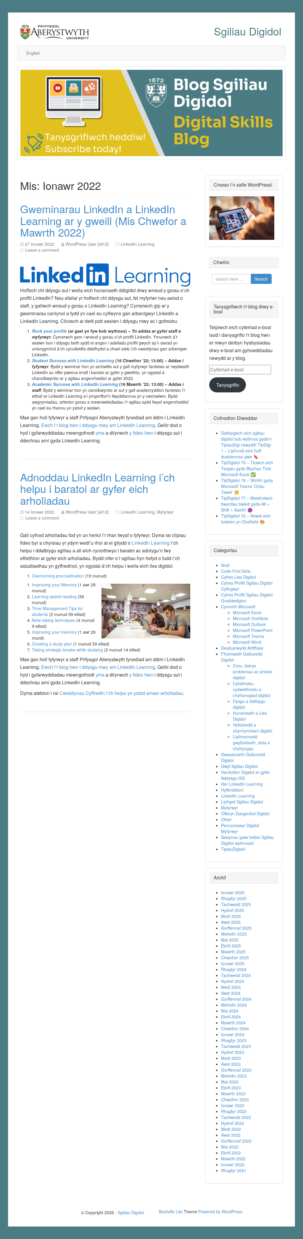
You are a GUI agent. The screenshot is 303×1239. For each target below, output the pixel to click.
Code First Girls (235, 571)
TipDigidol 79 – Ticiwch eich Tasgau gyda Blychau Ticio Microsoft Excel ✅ (247, 468)
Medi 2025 (231, 916)
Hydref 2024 (232, 981)
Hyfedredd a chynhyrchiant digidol (252, 728)
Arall (225, 565)
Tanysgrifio (227, 384)
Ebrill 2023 (231, 1088)
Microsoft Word (247, 642)
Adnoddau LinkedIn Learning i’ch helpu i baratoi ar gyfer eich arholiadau (97, 488)
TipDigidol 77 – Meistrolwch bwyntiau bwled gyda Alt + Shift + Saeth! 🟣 (247, 504)
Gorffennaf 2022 (236, 1141)
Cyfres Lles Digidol (238, 577)
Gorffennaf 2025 (236, 928)
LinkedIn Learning (137, 244)
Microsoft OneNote (250, 618)
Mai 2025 (229, 940)
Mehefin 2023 (234, 1076)
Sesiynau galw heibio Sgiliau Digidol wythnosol (247, 840)
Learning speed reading (54, 596)
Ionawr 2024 (232, 1034)
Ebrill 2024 (231, 1017)
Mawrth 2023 (233, 1093)
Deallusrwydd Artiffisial (242, 648)
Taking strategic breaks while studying (67, 650)
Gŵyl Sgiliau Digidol (239, 766)
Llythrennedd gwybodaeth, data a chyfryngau (251, 742)
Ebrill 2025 (231, 946)
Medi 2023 (231, 1058)
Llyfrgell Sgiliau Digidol (242, 802)
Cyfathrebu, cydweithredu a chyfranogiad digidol (251, 689)
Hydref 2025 (232, 910)
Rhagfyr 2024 (233, 969)
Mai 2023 (229, 1082)
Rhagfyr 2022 (233, 1111)
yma (100, 432)
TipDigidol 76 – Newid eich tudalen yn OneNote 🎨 (246, 519)
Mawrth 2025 (233, 952)
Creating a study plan (52, 644)
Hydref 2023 (232, 1052)
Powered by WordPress (220, 1211)
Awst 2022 (231, 1135)
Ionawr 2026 (232, 892)
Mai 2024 (229, 1011)
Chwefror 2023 (235, 1099)
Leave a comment (42, 250)
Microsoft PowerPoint (253, 630)
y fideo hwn (141, 432)
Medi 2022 (231, 1129)
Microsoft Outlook (249, 624)
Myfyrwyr (165, 512)
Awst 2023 (231, 1064)
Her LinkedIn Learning (242, 784)
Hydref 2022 (232, 1123)
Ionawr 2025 (232, 963)
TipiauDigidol (233, 849)
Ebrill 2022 (231, 1153)
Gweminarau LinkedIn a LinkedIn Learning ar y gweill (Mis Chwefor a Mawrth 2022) (103, 220)
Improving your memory (54, 632)
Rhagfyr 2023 (233, 1040)
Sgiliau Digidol (247, 30)
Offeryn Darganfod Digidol (245, 813)
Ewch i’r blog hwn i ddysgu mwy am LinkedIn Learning (98, 425)
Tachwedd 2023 (236, 1046)
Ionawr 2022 (232, 1164)
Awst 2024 (231, 993)
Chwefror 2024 (235, 1028)
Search (261, 279)
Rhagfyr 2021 (233, 1170)
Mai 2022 (229, 1147)
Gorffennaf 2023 (236, 1070)
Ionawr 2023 (232, 1105)
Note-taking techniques (53, 620)
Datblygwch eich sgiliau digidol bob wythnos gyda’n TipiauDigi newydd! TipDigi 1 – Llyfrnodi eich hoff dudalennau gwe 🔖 (246, 445)
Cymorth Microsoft (238, 606)
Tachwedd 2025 (236, 904)
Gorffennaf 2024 (236, 999)
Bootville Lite (171, 1211)
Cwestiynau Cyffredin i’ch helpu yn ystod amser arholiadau (121, 693)
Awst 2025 (231, 922)
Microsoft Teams (248, 636)
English (33, 53)
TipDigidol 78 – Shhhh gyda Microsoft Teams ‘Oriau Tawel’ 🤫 (247, 486)
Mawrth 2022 (233, 1159)
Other (226, 819)
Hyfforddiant (232, 790)
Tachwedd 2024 (236, 975)
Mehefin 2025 (234, 934)
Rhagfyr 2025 (233, 898)
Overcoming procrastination (58, 576)
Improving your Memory (54, 585)
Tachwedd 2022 (236, 1117)
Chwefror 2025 (235, 957)
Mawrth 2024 (233, 1023)
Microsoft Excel (247, 612)
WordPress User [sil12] (87, 244)
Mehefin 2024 (234, 1005)
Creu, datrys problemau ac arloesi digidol (252, 671)
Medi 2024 (231, 987)
